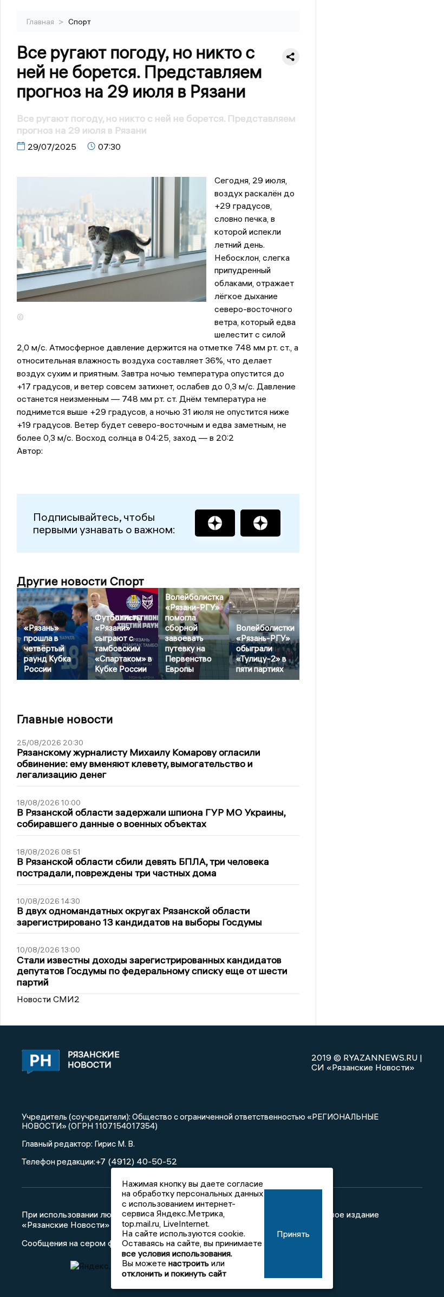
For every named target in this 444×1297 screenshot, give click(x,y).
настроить (188, 1263)
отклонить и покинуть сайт (174, 1273)
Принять (293, 1233)
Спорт (79, 22)
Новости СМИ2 (48, 999)
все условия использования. (177, 1253)
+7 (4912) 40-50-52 (136, 1161)
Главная (41, 22)
